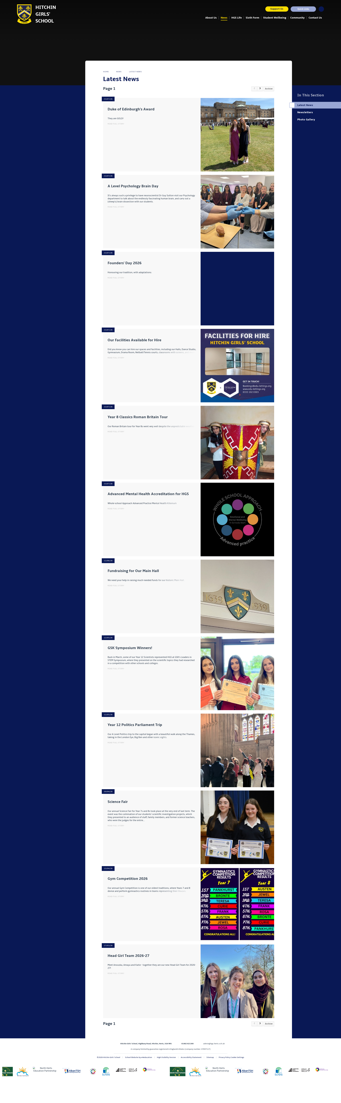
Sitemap (210, 1057)
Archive (269, 88)
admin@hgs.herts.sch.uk (214, 1043)
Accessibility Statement (191, 1057)
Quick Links (303, 9)
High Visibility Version (166, 1057)
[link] (254, 88)
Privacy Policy (224, 1057)
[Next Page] (260, 88)
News (119, 72)
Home (106, 72)
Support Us (276, 9)
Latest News (135, 72)
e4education (146, 1057)
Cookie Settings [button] (237, 1057)
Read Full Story (116, 124)
